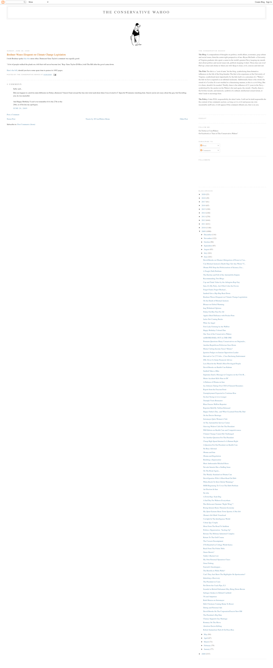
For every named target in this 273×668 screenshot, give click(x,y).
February (207, 645)
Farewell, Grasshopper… (212, 567)
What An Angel (209, 323)
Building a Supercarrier (212, 459)
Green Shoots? (208, 552)
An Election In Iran (210, 489)
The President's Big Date (212, 615)
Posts (204, 145)
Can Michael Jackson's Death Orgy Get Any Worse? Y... (224, 263)
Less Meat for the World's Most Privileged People (222, 363)
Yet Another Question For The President (218, 437)
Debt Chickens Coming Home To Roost (218, 604)
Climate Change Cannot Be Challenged (218, 433)
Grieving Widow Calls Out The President (219, 426)
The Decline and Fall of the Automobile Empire (221, 274)
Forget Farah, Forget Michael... (215, 289)
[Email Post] (54, 74)
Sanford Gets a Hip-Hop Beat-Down (216, 293)
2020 (204, 194)
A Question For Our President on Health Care (220, 445)
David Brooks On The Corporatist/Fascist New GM (222, 611)
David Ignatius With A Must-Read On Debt (219, 478)
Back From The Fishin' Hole (214, 548)
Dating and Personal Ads (212, 607)
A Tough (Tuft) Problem (212, 271)
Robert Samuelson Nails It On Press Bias (218, 629)
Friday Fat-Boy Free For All (213, 311)
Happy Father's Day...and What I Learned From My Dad (224, 411)
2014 (204, 212)
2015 (204, 209)
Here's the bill (12, 70)
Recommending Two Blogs (213, 278)
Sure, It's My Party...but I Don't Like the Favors (221, 286)
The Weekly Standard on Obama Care (217, 474)
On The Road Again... (211, 470)
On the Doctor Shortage (212, 415)
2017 (204, 201)
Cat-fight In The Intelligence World (216, 519)
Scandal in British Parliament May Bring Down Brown (224, 589)
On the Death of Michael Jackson (216, 300)
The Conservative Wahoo (136, 12)
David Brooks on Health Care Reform (217, 367)
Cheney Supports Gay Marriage (215, 618)
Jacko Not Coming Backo (213, 319)
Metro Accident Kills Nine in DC (215, 378)
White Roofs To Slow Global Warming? (218, 482)
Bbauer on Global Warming (213, 304)
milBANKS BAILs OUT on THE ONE (217, 337)
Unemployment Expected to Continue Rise (219, 393)
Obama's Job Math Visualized (214, 515)
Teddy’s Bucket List (211, 556)
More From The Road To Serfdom (216, 526)
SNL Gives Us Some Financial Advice (217, 360)
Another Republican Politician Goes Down (219, 345)
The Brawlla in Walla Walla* (214, 570)
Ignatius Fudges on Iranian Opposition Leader (220, 352)
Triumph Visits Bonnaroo (213, 400)
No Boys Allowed (210, 448)
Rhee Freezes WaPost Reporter (215, 404)
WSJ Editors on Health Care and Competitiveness (222, 430)
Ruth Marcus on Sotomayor (213, 600)
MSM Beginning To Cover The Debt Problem (220, 485)
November (208, 238)
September (208, 245)
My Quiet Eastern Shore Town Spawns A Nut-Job (222, 511)
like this (27, 58)
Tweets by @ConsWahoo (95, 119)
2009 (204, 231)
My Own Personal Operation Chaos (216, 559)
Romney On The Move (212, 622)
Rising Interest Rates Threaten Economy (218, 507)
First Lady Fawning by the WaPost (216, 326)
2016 (204, 205)
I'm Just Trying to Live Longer (214, 397)
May (206, 634)
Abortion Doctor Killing (212, 626)
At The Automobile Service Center (216, 422)
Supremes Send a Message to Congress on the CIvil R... (224, 374)
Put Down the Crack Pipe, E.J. (214, 585)
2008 (204, 653)
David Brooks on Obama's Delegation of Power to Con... (224, 260)
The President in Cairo (211, 581)
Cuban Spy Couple (210, 522)
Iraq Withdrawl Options (212, 308)
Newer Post (11, 119)
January (207, 649)
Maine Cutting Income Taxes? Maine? (218, 348)
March (206, 641)
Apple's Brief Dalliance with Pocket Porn (218, 315)
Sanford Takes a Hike (211, 371)
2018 (204, 198)
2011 (204, 224)
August (207, 249)
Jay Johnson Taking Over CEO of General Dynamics (223, 385)
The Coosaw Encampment (213, 541)
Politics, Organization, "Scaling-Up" (217, 530)
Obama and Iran (209, 452)
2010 (204, 227)
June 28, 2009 (20, 108)
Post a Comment (13, 114)
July (206, 253)
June (206, 256)
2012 (204, 220)
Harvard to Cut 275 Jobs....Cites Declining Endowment (224, 356)
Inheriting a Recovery (211, 578)
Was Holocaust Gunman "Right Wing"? (218, 504)
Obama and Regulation (212, 456)
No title (206, 493)
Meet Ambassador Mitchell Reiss (216, 463)
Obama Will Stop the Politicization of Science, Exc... (223, 267)
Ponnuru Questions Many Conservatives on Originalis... (224, 341)
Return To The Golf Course (213, 537)
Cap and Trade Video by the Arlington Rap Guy (221, 282)
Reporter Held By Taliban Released (216, 408)
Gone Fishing (208, 563)
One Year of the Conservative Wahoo (217, 334)
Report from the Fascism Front (214, 389)
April (206, 638)
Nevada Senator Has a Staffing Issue (216, 467)
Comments (206, 150)
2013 (204, 216)
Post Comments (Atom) (26, 124)
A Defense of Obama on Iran (214, 382)
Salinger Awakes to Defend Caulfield (217, 592)
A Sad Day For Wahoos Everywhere (216, 500)
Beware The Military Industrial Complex (218, 533)
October (207, 242)
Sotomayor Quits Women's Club (215, 419)
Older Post (184, 119)
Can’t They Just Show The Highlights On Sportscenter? (224, 574)
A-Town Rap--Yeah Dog (212, 496)
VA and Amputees (210, 596)
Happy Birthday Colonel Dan (214, 330)
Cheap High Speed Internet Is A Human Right (220, 441)
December (208, 234)
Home (107, 119)
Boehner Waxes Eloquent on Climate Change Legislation (36, 54)
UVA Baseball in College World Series (217, 544)
